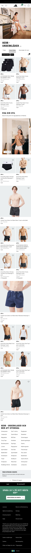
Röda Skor (14, 461)
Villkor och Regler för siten (9, 545)
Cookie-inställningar (7, 537)
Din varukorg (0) (21, 484)
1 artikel (6, 151)
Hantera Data (19, 537)
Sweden (18, 550)
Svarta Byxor (14, 434)
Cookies (4, 541)
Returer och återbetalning (22, 507)
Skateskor (23, 434)
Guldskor (13, 440)
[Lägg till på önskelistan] (13, 59)
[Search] (25, 5)
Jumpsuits (4, 434)
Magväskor (4, 437)
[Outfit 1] (15, 136)
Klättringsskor (25, 446)
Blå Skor (13, 437)
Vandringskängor (25, 440)
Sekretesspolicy (19, 541)
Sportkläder (14, 452)
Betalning (18, 514)
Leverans (5, 507)
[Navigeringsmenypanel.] (2, 5)
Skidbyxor (13, 458)
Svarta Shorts (24, 458)
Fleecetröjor (24, 449)
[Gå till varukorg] (28, 5)
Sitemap (17, 511)
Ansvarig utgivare (7, 514)
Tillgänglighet (19, 545)
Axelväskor (14, 464)
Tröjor (2, 458)
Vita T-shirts (14, 431)
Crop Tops (4, 440)
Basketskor (24, 455)
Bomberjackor (5, 443)
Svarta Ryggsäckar (24, 444)
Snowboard (4, 455)
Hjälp (4, 518)
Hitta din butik (19, 518)
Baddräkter (4, 452)
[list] (15, 50)
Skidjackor (14, 455)
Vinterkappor (24, 437)
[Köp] (15, 6)
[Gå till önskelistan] (6, 5)
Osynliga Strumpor (13, 444)
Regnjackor (14, 446)
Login (7, 484)
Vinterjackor (4, 431)
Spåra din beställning (7, 511)
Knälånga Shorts (5, 464)
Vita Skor (13, 449)
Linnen (3, 446)
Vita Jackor (24, 452)
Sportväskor (4, 449)
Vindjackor (4, 461)
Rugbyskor (24, 431)
